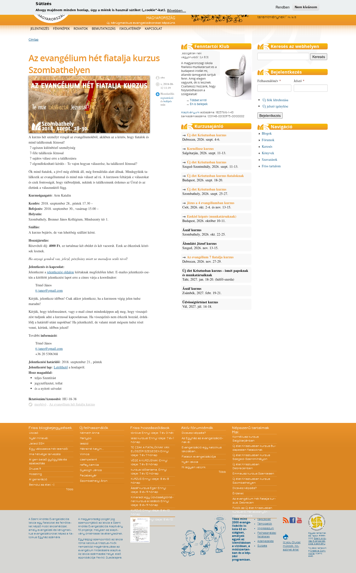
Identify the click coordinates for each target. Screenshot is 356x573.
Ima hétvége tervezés (45, 454)
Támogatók (264, 523)
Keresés (267, 146)
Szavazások (269, 159)
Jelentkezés (40, 28)
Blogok (267, 133)
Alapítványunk (190, 112)
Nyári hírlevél (38, 438)
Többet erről (198, 100)
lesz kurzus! (139, 438)
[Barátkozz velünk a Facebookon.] (292, 520)
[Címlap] (51, 22)
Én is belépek (199, 104)
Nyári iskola (190, 462)
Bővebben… (176, 10)
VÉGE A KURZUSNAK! (144, 460)
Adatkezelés (265, 541)
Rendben (283, 7)
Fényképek (61, 28)
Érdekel (238, 493)
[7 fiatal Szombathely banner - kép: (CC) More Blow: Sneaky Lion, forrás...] (89, 131)
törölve (136, 433)
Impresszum (265, 528)
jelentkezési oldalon (60, 272)
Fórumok (268, 140)
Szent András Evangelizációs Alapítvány (317, 541)
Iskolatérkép (130, 28)
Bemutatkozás (104, 28)
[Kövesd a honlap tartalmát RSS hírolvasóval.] (286, 520)
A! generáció (38, 479)
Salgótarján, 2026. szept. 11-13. (204, 150)
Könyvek (268, 153)
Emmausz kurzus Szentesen (253, 473)
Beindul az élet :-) (41, 484)
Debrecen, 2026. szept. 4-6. (204, 137)
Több (69, 489)
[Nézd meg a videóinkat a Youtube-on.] (299, 520)
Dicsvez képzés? (194, 433)
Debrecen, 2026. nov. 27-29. (207, 259)
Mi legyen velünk (194, 467)
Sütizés (262, 545)
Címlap (34, 39)
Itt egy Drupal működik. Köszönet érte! (292, 543)
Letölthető (61, 367)
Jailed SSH (36, 443)
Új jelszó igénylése (275, 106)
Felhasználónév (269, 80)
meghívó (40, 404)
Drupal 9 (35, 468)
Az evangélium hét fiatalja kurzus (72, 404)
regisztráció (167, 97)
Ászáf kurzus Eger (144, 488)
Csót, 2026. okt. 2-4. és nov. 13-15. (208, 205)
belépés (167, 101)
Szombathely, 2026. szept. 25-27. (205, 191)
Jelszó (299, 80)
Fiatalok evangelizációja (199, 456)
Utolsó (33, 433)
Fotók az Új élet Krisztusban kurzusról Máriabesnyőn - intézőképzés (252, 511)
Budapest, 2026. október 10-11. (209, 218)
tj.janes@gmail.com (49, 290)
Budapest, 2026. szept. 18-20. (213, 178)
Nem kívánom (306, 7)
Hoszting (35, 474)
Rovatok (81, 28)
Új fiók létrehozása (275, 100)
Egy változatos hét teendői (48, 449)
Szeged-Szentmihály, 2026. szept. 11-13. (210, 164)
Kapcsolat (153, 28)
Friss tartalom (271, 166)
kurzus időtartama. (144, 469)
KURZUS (136, 479)
